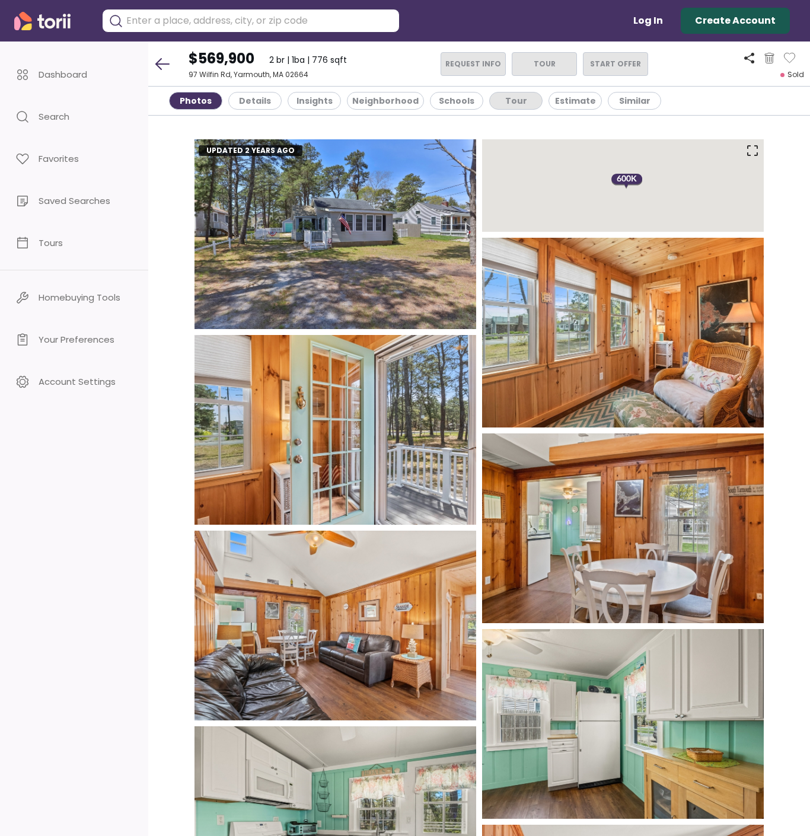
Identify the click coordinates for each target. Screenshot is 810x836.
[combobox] (259, 20)
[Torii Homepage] (50, 21)
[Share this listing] (749, 57)
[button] (74, 74)
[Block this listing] (769, 58)
